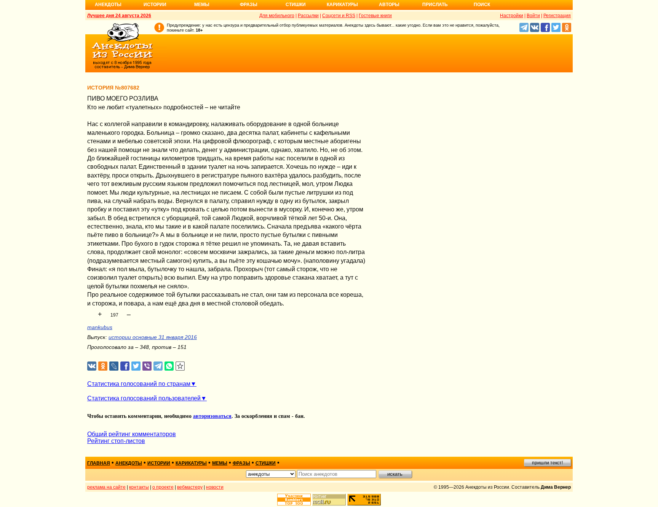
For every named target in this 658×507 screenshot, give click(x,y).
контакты (139, 487)
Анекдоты (108, 4)
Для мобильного (276, 15)
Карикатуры (342, 4)
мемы (219, 463)
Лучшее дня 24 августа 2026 (119, 15)
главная (98, 463)
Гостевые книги (375, 15)
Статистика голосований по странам (138, 384)
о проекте (163, 487)
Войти (533, 15)
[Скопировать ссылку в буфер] (180, 366)
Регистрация (557, 15)
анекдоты (128, 463)
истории (158, 463)
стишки (266, 463)
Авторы (389, 4)
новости (215, 487)
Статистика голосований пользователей (144, 398)
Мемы (201, 4)
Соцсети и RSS (338, 15)
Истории (155, 4)
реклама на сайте (106, 487)
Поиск (482, 4)
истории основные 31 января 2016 (153, 337)
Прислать (435, 4)
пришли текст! (547, 462)
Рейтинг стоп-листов (116, 441)
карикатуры (191, 463)
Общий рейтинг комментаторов (131, 434)
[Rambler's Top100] (294, 499)
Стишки (296, 4)
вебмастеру (190, 487)
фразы (241, 463)
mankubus (99, 327)
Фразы (248, 4)
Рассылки (308, 15)
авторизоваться (212, 416)
